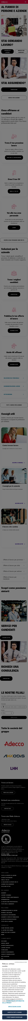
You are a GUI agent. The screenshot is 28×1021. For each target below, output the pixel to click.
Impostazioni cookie (14, 1006)
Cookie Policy (11, 1001)
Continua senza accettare (21, 962)
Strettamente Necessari (14, 1017)
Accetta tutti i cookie (15, 1012)
